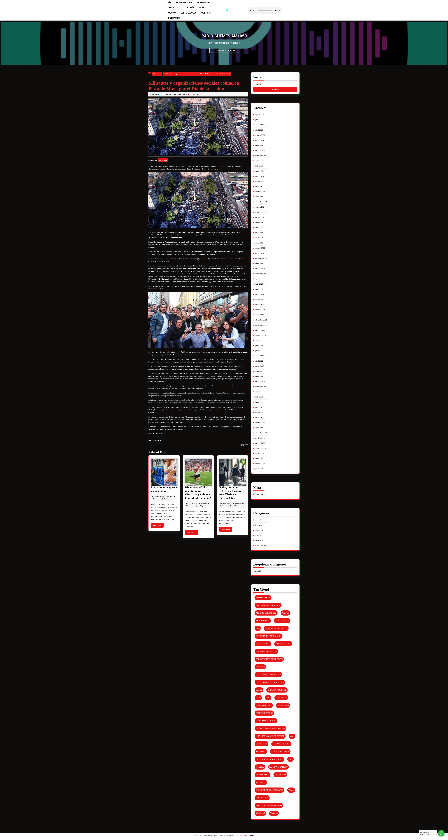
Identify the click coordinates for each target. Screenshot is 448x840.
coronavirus (260, 667)
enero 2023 (259, 315)
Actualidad (203, 2)
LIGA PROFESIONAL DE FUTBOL (270, 736)
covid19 (259, 690)
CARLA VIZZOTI (263, 644)
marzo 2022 (259, 366)
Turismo (203, 7)
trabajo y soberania (262, 545)
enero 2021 (259, 428)
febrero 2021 (260, 423)
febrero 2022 (260, 371)
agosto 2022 (259, 340)
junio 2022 (259, 351)
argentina (285, 613)
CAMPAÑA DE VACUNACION (268, 636)
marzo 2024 (259, 243)
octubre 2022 (260, 330)
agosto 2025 (259, 161)
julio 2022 (259, 345)
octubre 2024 (260, 207)
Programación (184, 2)
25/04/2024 (158, 496)
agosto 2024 (259, 217)
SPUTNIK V (261, 782)
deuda (258, 698)
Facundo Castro (283, 705)
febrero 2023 (260, 310)
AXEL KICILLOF (282, 621)
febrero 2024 (260, 248)
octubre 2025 (260, 150)
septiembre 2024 (261, 212)
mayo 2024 (259, 233)
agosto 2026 (259, 115)
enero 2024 (259, 253)
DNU (268, 698)
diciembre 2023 (261, 258)
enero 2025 (259, 197)
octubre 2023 (260, 269)
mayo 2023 (259, 294)
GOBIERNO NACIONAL (266, 721)
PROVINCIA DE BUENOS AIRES (269, 759)
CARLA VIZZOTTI (283, 644)
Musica (172, 13)
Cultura (205, 13)
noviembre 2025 (261, 145)
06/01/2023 (227, 503)
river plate (260, 767)
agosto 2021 (259, 392)
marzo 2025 (259, 186)
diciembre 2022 (261, 320)
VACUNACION (262, 798)
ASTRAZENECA (263, 621)
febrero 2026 (260, 135)
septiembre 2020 (261, 448)
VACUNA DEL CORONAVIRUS (269, 805)
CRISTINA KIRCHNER (277, 690)
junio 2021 (259, 402)
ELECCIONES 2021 (264, 705)
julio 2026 (259, 120)
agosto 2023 (259, 279)
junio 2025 (259, 171)
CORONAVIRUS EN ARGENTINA (270, 682)
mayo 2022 (259, 356)
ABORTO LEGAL (263, 597)
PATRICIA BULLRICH (280, 751)
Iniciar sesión (260, 494)
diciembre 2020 (261, 433)
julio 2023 (259, 284)
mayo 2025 (259, 176)
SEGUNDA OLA (262, 775)
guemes (169, 94)
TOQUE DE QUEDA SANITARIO (269, 790)
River (290, 759)
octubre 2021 (260, 381)
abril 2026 (259, 130)
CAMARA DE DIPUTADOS (276, 628)
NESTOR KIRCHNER (281, 744)
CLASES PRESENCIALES (266, 651)
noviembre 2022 (261, 325)
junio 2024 (259, 227)
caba (258, 628)
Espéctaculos (189, 13)
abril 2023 (259, 299)
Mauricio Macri (261, 744)
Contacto (174, 18)
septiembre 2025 (261, 156)
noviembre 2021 (261, 376)
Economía (188, 7)
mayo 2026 (259, 125)
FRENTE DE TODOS (264, 713)
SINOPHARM (280, 775)
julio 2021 (259, 397)
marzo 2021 (259, 417)
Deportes (173, 7)
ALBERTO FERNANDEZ (266, 613)
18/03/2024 (193, 503)
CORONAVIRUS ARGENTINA (268, 675)
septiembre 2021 (261, 387)
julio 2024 (259, 222)
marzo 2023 (259, 304)
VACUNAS (260, 813)
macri (292, 736)
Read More (158, 524)
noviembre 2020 (261, 438)
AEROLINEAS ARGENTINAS (268, 605)
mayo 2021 (259, 407)
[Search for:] (275, 84)
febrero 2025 (260, 191)
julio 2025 (259, 166)
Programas (259, 540)
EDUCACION (281, 698)
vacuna (291, 790)
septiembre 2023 (261, 274)
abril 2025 (259, 181)
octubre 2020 (260, 443)
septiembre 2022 (261, 335)
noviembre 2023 (261, 263)
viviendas (274, 813)
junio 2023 (259, 289)
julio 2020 (259, 458)
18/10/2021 (156, 94)
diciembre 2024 (261, 202)
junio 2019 (259, 469)
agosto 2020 (259, 453)
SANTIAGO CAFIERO (278, 767)
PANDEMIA (261, 751)
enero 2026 (259, 140)
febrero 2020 (260, 464)
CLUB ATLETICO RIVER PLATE (269, 659)
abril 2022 (259, 361)
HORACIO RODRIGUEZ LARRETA (270, 728)
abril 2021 (259, 412)
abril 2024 (259, 238)
